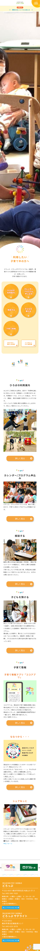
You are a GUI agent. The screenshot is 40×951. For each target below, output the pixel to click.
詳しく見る (20, 458)
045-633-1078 (12, 926)
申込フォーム (7, 843)
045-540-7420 (12, 893)
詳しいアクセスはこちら (10, 908)
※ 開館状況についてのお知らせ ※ (21, 10)
